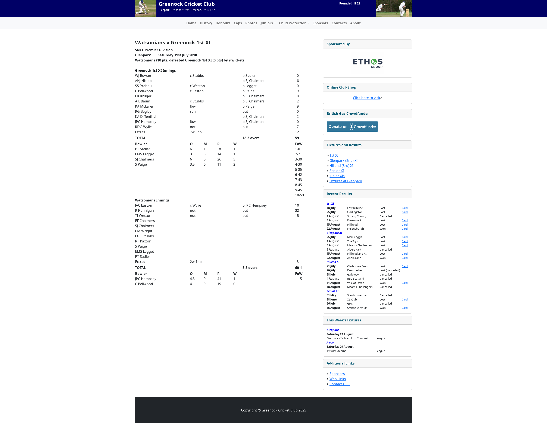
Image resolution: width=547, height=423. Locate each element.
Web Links (337, 378)
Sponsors (320, 23)
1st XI (333, 155)
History (206, 23)
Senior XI (336, 170)
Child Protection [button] (293, 23)
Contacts (339, 23)
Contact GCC (339, 384)
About (355, 23)
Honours (223, 23)
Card (405, 208)
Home (191, 23)
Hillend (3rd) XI (341, 165)
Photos (251, 23)
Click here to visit (366, 97)
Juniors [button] (267, 23)
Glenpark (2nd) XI (343, 160)
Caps (238, 23)
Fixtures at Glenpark (345, 181)
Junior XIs (337, 176)
